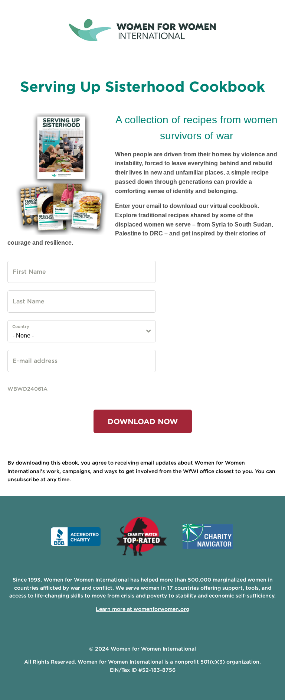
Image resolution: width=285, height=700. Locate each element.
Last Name (23, 296)
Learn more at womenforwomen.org (142, 609)
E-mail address (27, 356)
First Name (23, 267)
